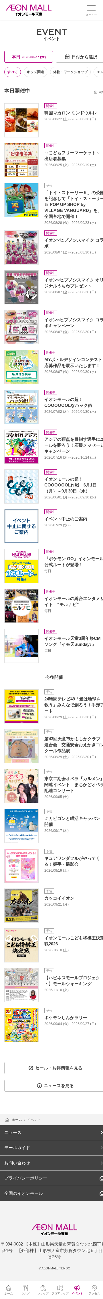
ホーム (17, 1120)
